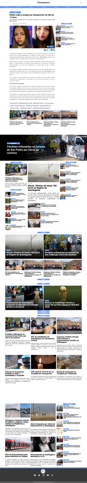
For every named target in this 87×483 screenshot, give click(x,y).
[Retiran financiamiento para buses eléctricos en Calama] (60, 462)
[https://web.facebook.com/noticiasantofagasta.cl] (35, 475)
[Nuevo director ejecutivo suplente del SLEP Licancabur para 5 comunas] (60, 439)
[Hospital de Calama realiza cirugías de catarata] (58, 27)
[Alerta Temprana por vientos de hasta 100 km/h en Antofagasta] (60, 424)
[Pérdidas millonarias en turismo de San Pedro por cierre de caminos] (18, 119)
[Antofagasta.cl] (6, 3)
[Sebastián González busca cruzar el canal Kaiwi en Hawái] (8, 227)
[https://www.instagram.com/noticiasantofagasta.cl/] (43, 475)
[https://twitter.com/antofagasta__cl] (39, 475)
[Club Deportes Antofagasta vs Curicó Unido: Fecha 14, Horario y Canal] (8, 214)
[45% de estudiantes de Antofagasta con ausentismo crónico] (35, 119)
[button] (14, 103)
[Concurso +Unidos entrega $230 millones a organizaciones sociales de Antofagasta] (69, 119)
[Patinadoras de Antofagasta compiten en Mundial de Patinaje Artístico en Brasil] (8, 194)
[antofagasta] (43, 4)
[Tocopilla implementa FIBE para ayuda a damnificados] (58, 44)
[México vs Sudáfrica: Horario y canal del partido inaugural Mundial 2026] (8, 201)
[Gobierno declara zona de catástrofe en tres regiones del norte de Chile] (58, 39)
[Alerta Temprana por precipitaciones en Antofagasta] (60, 408)
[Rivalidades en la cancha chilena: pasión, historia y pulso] (8, 220)
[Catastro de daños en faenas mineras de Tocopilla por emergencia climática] (62, 189)
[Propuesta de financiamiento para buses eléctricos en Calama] (60, 455)
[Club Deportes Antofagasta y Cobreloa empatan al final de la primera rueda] (8, 207)
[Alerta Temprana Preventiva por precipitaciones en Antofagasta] (60, 447)
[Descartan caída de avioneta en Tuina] (60, 431)
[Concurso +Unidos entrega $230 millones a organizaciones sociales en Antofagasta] (52, 119)
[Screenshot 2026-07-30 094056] (60, 416)
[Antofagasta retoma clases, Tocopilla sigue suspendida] (58, 33)
